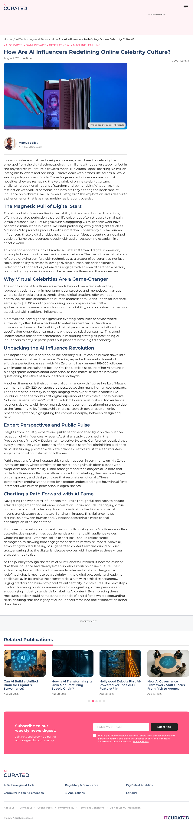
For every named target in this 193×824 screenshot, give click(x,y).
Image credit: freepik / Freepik (107, 124)
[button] (89, 701)
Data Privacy (36, 45)
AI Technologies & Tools (32, 39)
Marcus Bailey (28, 142)
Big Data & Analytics (139, 785)
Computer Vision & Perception (24, 793)
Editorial (131, 793)
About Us (9, 807)
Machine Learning (86, 45)
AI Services (14, 45)
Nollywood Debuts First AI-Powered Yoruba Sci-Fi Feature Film (120, 685)
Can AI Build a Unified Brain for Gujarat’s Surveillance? (21, 685)
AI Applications (75, 793)
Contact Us (26, 807)
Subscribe (164, 727)
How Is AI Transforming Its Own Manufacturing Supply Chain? (72, 685)
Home (8, 39)
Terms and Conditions (92, 807)
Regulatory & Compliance (82, 785)
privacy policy (141, 741)
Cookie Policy (45, 807)
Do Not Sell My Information (125, 807)
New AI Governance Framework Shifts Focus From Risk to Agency (166, 685)
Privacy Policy (66, 807)
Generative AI (59, 45)
